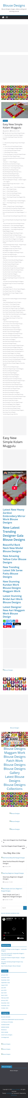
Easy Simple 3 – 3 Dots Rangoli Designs (11, 304)
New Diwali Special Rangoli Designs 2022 (12, 341)
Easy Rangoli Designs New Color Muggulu (12, 291)
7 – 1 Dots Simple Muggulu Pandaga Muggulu (12, 148)
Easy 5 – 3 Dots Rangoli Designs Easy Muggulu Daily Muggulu (14, 197)
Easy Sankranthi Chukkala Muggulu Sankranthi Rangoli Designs (14, 299)
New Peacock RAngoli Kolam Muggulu (11, 370)
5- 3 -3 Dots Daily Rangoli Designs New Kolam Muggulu (12, 137)
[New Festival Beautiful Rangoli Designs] (13, 858)
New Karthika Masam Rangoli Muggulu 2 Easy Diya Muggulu (14, 364)
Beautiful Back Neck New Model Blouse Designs (13, 548)
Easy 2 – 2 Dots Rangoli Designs (9, 189)
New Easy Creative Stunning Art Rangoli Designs (13, 345)
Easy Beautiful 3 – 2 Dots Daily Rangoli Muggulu (13, 225)
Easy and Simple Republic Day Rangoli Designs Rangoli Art (14, 220)
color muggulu (6, 181)
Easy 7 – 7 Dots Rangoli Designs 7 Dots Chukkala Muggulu (13, 203)
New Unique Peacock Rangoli (9, 412)
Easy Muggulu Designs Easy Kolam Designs (12, 248)
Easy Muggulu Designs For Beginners (11, 250)
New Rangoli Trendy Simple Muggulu (11, 376)
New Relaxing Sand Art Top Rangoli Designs (12, 378)
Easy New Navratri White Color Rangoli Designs (13, 270)
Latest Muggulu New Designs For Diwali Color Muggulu (12, 318)
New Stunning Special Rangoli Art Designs (12, 406)
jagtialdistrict (7, 131)
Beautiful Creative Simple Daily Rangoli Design (13, 165)
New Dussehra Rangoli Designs (9, 343)
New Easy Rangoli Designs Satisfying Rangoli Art (13, 351)
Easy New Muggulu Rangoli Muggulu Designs (13, 847)
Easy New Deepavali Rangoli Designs (11, 264)
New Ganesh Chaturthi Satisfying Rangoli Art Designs (14, 359)
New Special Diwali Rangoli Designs (10, 390)
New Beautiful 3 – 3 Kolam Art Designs (11, 325)
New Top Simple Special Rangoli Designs (11, 408)
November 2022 (5, 1005)
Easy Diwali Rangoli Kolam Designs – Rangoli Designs (14, 244)
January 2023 (4, 1000)
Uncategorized (5, 1037)
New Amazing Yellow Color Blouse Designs (14, 559)
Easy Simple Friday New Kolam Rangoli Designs (13, 312)
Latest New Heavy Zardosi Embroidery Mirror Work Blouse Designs (14, 516)
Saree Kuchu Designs (6, 1035)
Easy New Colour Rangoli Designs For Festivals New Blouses (14, 257)
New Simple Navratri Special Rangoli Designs (12, 384)
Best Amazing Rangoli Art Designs (10, 179)
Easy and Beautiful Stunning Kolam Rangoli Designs (14, 208)
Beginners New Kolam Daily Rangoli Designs (12, 177)
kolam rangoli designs (15, 316)
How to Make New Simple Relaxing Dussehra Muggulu (14, 314)
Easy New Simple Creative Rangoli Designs (12, 272)
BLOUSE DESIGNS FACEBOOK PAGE (10, 913)
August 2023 (4, 985)
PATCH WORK (4, 1032)
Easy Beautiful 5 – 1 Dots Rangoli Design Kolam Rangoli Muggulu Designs (13, 230)
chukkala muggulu (22, 179)
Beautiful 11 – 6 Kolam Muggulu (10, 162)
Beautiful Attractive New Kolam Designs (11, 164)
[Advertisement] (14, 38)
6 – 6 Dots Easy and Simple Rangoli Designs (12, 146)
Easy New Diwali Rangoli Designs (10, 266)
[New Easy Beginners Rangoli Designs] (12, 873)
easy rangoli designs (7, 287)
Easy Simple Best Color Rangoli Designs (11, 306)
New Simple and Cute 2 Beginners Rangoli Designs (12, 896)
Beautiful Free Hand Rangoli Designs (11, 169)
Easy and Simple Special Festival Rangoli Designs (13, 223)
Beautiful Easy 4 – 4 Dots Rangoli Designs (12, 167)
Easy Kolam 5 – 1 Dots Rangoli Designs (11, 246)
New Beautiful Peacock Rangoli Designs (11, 327)
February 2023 (5, 998)
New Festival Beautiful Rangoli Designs (13, 862)
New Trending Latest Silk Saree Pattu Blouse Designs (12, 571)
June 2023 (3, 990)
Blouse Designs (14, 5)
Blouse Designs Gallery (15, 771)
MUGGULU (5, 120)
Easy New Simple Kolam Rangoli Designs (11, 276)
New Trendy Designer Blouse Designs (11, 966)
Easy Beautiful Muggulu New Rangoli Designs (13, 233)
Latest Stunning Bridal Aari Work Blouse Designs (12, 599)
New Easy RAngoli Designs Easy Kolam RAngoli (13, 349)
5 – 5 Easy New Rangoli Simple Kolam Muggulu (13, 135)
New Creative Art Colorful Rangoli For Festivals (13, 337)
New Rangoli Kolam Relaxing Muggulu (11, 374)
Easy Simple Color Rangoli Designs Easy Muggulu (13, 308)
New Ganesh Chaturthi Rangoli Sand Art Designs (13, 357)
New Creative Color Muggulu (9, 339)
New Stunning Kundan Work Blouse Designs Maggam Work (12, 586)
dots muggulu (6, 187)
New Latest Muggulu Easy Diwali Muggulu (15, 841)
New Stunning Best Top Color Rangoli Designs (13, 402)
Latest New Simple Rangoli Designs (11, 321)
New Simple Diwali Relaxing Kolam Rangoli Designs (14, 380)
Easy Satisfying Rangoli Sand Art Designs (12, 302)
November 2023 (5, 980)
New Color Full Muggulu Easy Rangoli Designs (12, 333)
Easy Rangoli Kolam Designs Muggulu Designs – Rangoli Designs (13, 293)
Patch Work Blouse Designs (15, 762)
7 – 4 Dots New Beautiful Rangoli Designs (12, 150)
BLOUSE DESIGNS (5, 1017)
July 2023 (3, 987)
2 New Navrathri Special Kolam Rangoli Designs (14, 133)
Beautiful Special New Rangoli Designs (11, 175)
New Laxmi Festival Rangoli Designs (11, 366)
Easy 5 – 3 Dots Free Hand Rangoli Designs (12, 193)
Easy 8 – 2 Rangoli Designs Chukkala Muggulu (13, 206)
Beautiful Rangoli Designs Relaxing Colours (12, 171)
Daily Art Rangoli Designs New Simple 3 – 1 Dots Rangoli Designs (13, 184)
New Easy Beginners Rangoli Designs (13, 878)
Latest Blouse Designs (14, 779)
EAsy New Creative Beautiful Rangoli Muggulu (13, 260)
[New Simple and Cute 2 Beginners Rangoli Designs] (14, 889)
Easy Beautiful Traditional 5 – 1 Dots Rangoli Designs (14, 237)
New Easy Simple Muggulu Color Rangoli (11, 353)
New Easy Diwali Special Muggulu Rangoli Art (12, 347)
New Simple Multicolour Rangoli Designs (11, 382)
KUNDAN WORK (5, 1024)
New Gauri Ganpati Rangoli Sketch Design (12, 361)
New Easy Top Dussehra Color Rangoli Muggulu (13, 355)
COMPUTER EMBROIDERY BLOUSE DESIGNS (12, 1019)
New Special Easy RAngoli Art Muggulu (11, 392)
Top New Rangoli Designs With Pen (10, 414)
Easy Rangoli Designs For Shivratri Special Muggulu (14, 289)
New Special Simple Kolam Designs (10, 400)
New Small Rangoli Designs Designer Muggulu (13, 386)
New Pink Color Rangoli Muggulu (10, 372)
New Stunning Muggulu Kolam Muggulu (11, 404)
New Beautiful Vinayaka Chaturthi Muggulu (12, 329)
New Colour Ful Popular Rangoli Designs (11, 335)
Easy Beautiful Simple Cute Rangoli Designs (12, 235)
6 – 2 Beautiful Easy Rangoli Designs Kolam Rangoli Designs (14, 143)
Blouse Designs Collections (15, 787)
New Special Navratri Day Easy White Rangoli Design (14, 396)
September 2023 (5, 982)
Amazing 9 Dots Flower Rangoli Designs (11, 156)
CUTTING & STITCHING (7, 1022)
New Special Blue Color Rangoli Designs (11, 388)
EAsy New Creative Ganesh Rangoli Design (12, 262)
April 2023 (4, 992)
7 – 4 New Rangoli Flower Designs (10, 152)
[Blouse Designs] (3, 17)
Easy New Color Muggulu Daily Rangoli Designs (13, 252)
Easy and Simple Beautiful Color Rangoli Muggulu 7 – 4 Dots (14, 213)
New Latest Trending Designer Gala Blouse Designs (14, 533)
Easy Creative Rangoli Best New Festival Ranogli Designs (13, 241)
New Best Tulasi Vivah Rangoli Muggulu (11, 331)
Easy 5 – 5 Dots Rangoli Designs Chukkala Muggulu (14, 200)
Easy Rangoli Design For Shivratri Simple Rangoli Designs (13, 284)
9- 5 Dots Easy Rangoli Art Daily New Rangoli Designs (14, 154)
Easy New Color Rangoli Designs (10, 254)
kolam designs (6, 316)
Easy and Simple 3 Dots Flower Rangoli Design (13, 210)
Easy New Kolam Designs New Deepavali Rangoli (13, 268)
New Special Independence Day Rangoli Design (13, 394)
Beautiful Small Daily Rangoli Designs (11, 173)
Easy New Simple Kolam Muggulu (10, 274)
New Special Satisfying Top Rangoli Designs (12, 398)
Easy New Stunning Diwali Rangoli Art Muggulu (13, 281)
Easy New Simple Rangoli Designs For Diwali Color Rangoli (13, 278)
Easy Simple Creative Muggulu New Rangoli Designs (14, 310)
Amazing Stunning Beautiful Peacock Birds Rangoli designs (13, 159)
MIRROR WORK (5, 1027)
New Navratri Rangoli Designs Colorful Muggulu (13, 368)
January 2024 (4, 975)
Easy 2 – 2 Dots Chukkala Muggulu (17, 187)
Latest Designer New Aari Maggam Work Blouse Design (14, 611)
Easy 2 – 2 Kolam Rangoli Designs (10, 191)
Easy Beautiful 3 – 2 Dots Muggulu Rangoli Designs (14, 227)
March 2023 (4, 995)
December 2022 (5, 1003)
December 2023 (5, 977)
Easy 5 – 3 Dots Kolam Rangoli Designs (11, 195)
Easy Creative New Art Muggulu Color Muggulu (13, 239)
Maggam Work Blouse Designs (15, 754)
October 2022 (4, 1008)
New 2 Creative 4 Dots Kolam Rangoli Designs (13, 323)
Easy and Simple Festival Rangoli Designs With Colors (14, 216)
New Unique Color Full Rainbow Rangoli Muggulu (13, 410)
